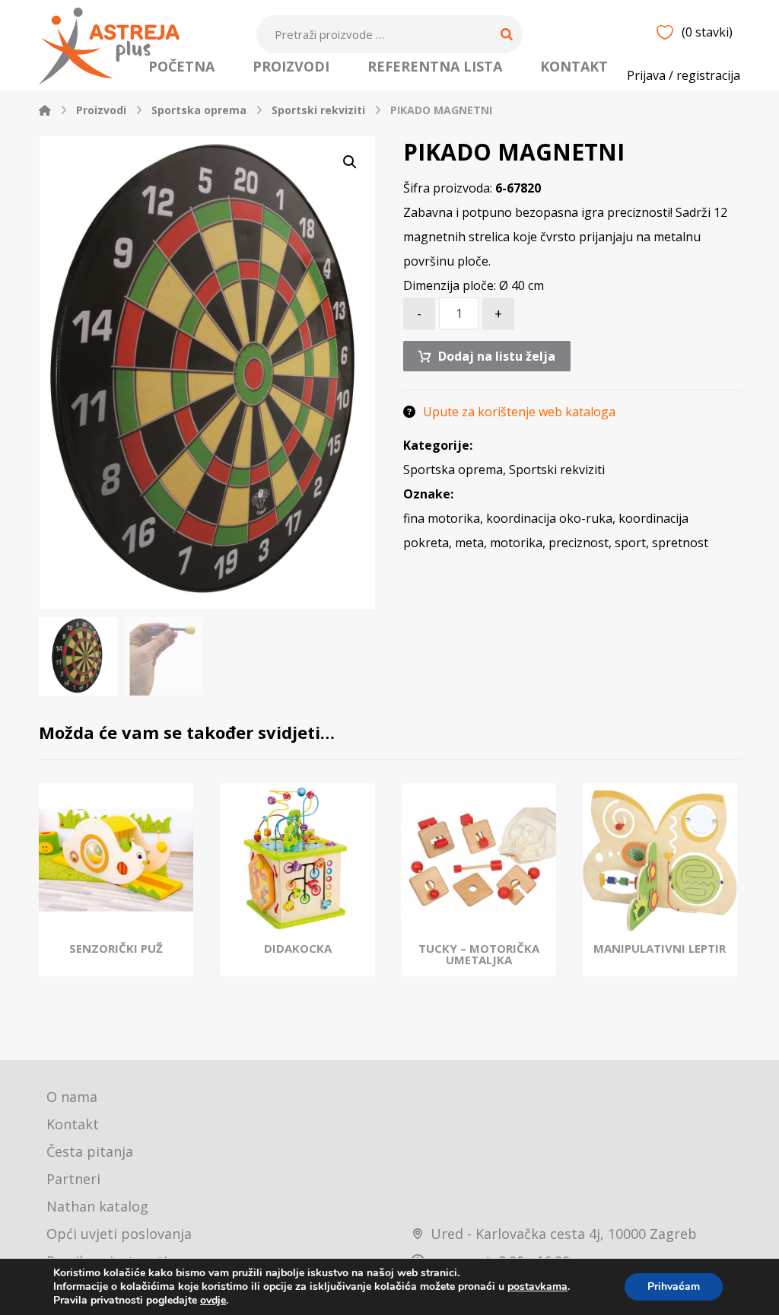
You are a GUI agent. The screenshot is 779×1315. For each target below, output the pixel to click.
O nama (71, 1096)
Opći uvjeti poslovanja (119, 1233)
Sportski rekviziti (557, 469)
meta (469, 542)
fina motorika (441, 518)
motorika (516, 542)
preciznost (578, 542)
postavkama (537, 1287)
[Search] (506, 34)
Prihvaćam (673, 1286)
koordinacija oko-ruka (549, 518)
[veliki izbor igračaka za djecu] (109, 46)
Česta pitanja (89, 1151)
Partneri (73, 1179)
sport (630, 542)
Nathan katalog (97, 1206)
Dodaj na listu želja (496, 356)
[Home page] (45, 110)
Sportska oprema (453, 469)
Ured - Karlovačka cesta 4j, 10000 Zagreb (564, 1233)
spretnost (680, 542)
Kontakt (72, 1124)
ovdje (213, 1300)
